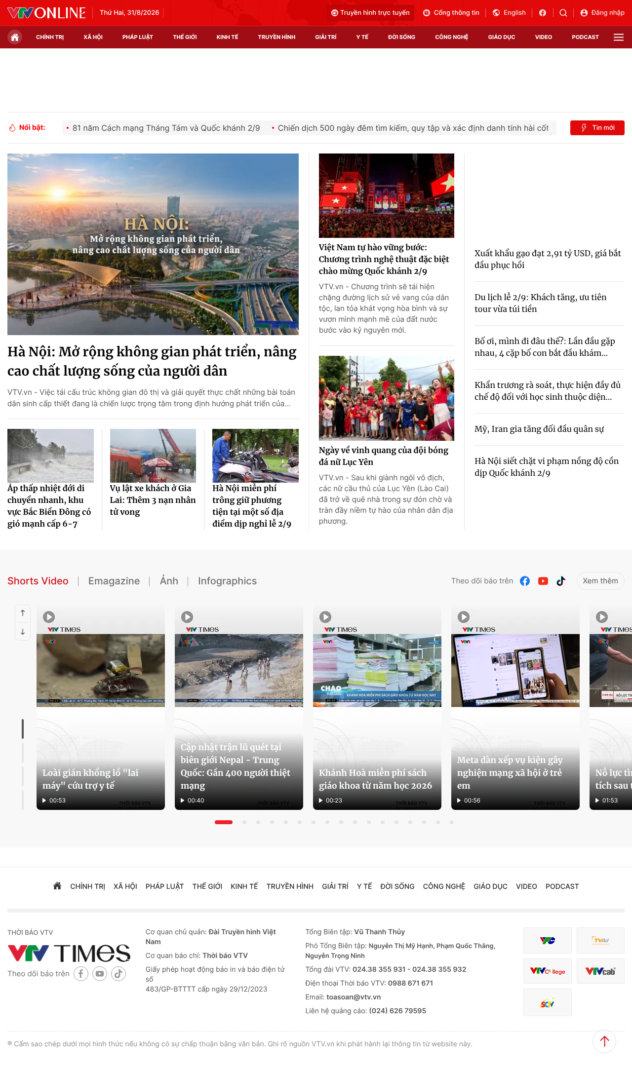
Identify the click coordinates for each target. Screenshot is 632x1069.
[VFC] (547, 940)
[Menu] (619, 37)
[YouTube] (543, 581)
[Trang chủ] (14, 37)
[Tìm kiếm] (566, 12)
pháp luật (137, 37)
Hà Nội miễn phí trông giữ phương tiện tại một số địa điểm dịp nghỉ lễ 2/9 (251, 506)
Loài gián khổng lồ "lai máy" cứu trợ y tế (90, 779)
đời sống (401, 37)
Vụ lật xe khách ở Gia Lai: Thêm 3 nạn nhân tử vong (153, 500)
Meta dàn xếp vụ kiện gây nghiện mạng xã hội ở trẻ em (510, 773)
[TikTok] (561, 581)
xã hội (93, 37)
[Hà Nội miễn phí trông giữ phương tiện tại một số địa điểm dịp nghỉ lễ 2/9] (255, 456)
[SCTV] (547, 1003)
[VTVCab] (601, 971)
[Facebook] (525, 581)
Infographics (227, 581)
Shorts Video (38, 581)
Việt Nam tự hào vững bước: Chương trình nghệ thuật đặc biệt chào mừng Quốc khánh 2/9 (384, 259)
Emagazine (114, 581)
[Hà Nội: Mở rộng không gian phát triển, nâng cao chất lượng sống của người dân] (153, 244)
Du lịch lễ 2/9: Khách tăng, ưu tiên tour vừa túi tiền (540, 303)
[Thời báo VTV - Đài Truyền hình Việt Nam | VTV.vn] (46, 12)
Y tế (362, 37)
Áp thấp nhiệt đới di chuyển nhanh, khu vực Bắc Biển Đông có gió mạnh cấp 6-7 (49, 506)
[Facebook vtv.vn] (545, 12)
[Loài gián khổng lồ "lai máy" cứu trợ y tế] (101, 707)
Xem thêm (600, 580)
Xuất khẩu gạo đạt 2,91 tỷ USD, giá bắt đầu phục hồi (547, 259)
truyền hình (277, 37)
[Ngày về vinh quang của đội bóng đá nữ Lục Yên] (386, 398)
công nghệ (451, 37)
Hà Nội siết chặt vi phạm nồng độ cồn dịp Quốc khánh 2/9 (546, 467)
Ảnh (168, 581)
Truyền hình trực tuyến (375, 13)
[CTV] (547, 971)
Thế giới (185, 37)
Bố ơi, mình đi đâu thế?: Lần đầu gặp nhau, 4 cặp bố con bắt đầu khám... (544, 347)
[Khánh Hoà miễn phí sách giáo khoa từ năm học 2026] (377, 707)
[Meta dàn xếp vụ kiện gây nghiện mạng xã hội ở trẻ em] (515, 707)
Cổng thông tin (456, 13)
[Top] (604, 1041)
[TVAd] (601, 940)
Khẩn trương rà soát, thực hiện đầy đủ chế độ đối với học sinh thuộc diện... (547, 391)
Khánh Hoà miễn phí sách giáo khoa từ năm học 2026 (376, 779)
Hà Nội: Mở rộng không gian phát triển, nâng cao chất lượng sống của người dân (151, 362)
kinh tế (227, 37)
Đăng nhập (608, 13)
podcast (585, 37)
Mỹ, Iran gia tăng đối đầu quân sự (539, 429)
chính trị (50, 37)
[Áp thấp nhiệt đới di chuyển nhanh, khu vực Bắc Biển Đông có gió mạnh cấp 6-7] (50, 456)
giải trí (325, 37)
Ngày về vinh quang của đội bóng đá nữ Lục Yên (383, 456)
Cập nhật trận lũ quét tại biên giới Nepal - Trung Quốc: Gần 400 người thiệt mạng (235, 766)
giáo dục (501, 37)
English (515, 13)
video (544, 37)
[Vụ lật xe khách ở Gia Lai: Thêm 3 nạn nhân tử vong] (153, 456)
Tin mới (603, 128)
